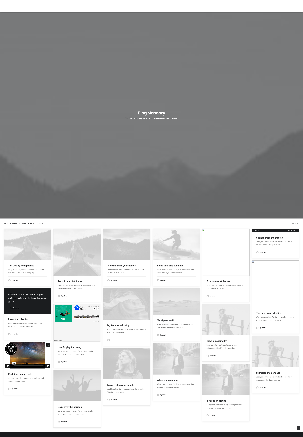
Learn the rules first (18, 319)
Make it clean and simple (120, 385)
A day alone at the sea (218, 281)
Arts (6, 223)
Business (13, 223)
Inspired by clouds (216, 400)
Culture (22, 223)
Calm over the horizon (70, 407)
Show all (295, 223)
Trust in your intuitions (70, 281)
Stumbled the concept (268, 372)
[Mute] (294, 230)
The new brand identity (268, 313)
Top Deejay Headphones (21, 265)
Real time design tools (20, 374)
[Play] (253, 230)
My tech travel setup (118, 325)
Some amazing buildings (170, 265)
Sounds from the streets (269, 237)
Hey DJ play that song (69, 347)
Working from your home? (121, 265)
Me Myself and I (165, 320)
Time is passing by (217, 341)
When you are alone (167, 380)
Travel (40, 223)
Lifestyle (31, 223)
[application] (275, 230)
